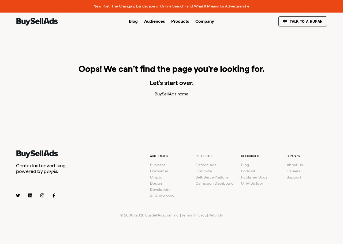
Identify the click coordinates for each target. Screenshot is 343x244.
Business (157, 165)
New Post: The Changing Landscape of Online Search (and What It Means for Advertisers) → (171, 6)
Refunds (216, 215)
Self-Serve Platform (212, 177)
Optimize (204, 171)
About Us (295, 165)
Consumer (159, 171)
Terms (187, 215)
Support (294, 177)
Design (156, 183)
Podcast (248, 171)
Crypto (156, 177)
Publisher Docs (254, 177)
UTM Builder (252, 183)
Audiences (154, 21)
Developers (160, 189)
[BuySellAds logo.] (37, 24)
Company (204, 21)
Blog (133, 21)
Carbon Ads (206, 165)
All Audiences (162, 196)
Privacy (200, 215)
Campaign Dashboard (215, 183)
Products (180, 21)
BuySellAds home (171, 94)
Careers (293, 171)
